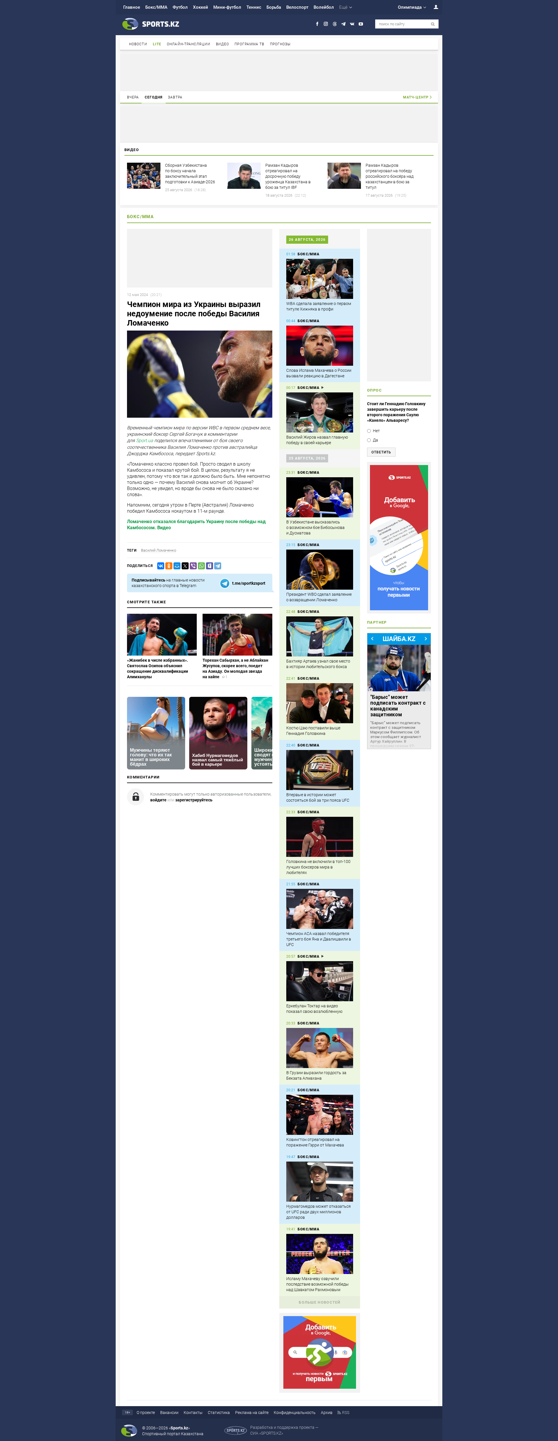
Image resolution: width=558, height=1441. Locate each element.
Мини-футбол (227, 7)
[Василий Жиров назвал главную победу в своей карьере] (319, 412)
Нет (376, 430)
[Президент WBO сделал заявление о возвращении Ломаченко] (319, 570)
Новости (138, 44)
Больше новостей (320, 1302)
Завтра (175, 97)
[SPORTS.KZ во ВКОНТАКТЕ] (352, 24)
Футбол (180, 7)
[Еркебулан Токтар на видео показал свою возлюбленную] (319, 981)
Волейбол (324, 7)
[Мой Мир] (176, 566)
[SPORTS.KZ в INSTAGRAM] (326, 24)
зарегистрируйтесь (193, 800)
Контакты (193, 1412)
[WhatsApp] (200, 566)
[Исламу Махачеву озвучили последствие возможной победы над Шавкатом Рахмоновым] (319, 1254)
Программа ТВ (249, 44)
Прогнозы (280, 44)
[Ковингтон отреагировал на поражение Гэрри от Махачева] (319, 1115)
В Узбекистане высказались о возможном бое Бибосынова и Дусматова (315, 527)
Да (375, 440)
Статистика (219, 1412)
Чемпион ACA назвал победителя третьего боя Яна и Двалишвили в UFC (318, 939)
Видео (222, 44)
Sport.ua (144, 441)
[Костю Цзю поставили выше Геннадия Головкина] (319, 703)
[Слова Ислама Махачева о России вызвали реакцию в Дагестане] (319, 346)
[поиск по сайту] (432, 24)
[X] (184, 566)
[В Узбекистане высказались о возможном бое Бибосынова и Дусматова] (319, 497)
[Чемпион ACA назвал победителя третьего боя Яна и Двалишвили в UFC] (319, 909)
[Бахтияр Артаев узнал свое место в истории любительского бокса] (319, 636)
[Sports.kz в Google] (319, 1387)
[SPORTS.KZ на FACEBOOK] (317, 24)
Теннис (253, 7)
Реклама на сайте (252, 1412)
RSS (345, 1412)
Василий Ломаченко (158, 550)
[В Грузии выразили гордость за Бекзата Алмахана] (319, 1048)
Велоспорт (297, 7)
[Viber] (192, 566)
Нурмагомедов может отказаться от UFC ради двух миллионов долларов (318, 1212)
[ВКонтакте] (159, 566)
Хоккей (200, 7)
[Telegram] (216, 566)
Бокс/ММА (156, 7)
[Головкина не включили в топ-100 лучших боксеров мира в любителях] (319, 837)
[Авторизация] (433, 7)
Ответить (381, 452)
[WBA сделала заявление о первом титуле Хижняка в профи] (319, 279)
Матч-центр (416, 97)
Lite (157, 44)
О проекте (146, 1412)
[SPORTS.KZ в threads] (334, 24)
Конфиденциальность (295, 1412)
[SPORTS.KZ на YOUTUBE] (361, 24)
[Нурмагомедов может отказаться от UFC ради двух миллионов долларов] (319, 1182)
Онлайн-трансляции (188, 44)
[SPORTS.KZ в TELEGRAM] (343, 24)
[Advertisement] (279, 72)
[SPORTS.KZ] (399, 537)
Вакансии (169, 1412)
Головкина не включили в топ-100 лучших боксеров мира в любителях (318, 867)
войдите (158, 800)
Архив (326, 1412)
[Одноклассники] (167, 566)
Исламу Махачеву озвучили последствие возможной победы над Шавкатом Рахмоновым (317, 1284)
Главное (131, 7)
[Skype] (208, 566)
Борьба (274, 7)
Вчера (133, 97)
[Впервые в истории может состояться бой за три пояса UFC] (319, 770)
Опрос (374, 390)
